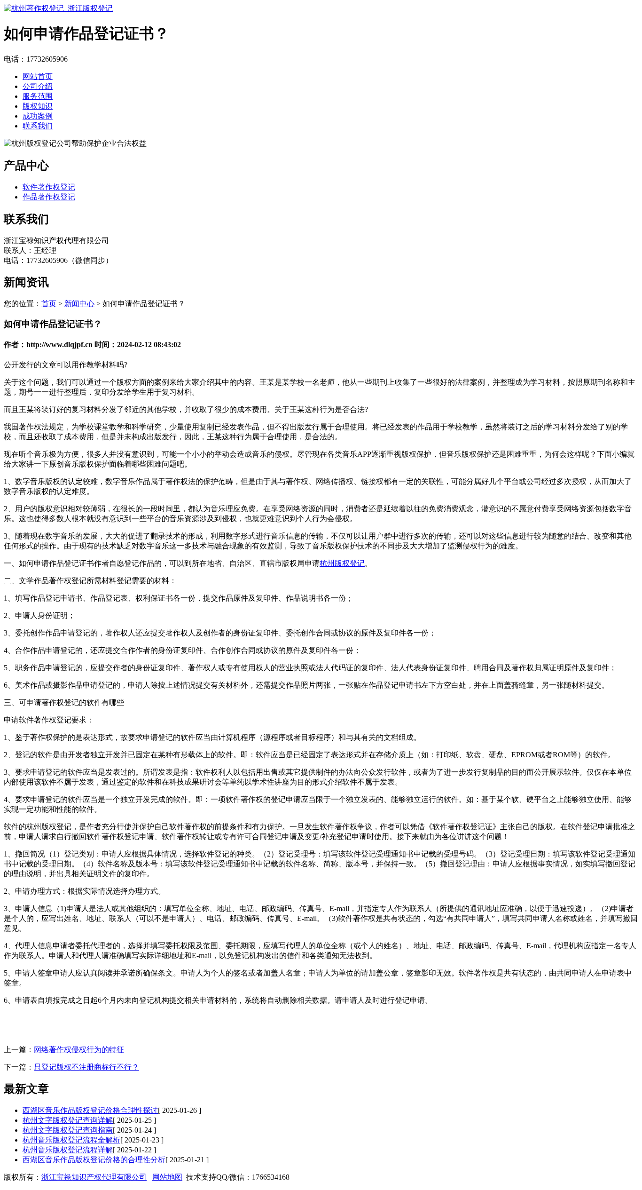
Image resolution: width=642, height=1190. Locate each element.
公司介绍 (38, 86)
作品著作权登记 (49, 197)
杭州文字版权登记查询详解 (68, 1120)
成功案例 (38, 116)
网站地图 (167, 1177)
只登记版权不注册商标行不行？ (86, 1067)
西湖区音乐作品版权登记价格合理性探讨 (90, 1110)
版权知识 (38, 106)
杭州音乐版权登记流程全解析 (71, 1140)
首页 (48, 304)
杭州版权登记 (342, 563)
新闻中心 (79, 304)
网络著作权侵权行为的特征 (79, 1050)
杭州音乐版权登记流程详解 (68, 1150)
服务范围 (38, 96)
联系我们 (38, 126)
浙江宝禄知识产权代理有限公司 (94, 1177)
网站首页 (38, 76)
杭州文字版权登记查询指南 (68, 1130)
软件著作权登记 (49, 187)
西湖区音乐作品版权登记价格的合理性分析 (94, 1160)
